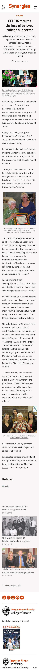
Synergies (19, 6)
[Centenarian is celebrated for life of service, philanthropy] (19, 495)
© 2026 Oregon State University (15, 667)
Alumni (19, 16)
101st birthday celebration (19, 438)
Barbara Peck (15, 585)
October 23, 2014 (21, 61)
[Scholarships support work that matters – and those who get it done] (19, 558)
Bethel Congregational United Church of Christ (19, 464)
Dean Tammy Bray (17, 245)
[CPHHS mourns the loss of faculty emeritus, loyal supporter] (19, 526)
